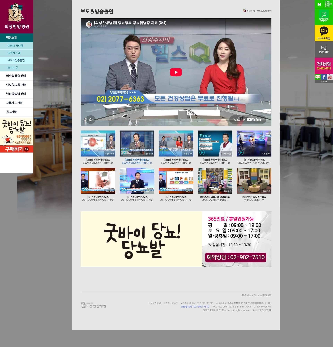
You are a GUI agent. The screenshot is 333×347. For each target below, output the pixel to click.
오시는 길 (13, 67)
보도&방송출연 (16, 60)
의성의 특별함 (15, 45)
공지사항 (11, 112)
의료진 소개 (14, 53)
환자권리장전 (249, 295)
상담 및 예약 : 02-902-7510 (195, 307)
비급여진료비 (264, 295)
